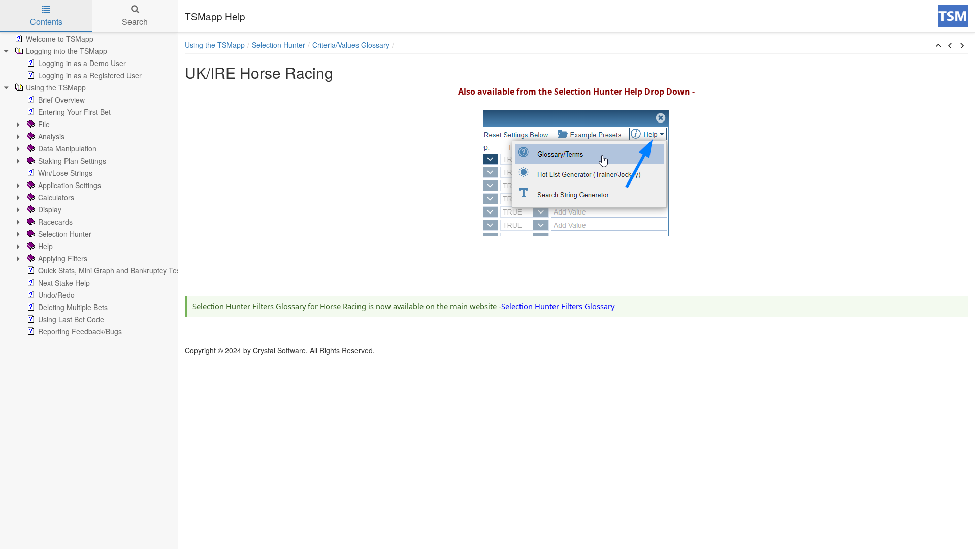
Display (49, 209)
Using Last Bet (71, 319)
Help (45, 246)
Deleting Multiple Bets (73, 307)
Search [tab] (135, 21)
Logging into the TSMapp (66, 51)
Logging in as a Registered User (90, 75)
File (44, 124)
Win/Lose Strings (65, 173)
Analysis (51, 136)
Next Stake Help (64, 283)
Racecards (55, 222)
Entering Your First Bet (74, 112)
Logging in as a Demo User (82, 63)
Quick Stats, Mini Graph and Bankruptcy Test (110, 270)
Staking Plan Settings (72, 161)
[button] (938, 46)
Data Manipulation (67, 148)
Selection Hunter (64, 234)
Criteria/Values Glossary (350, 45)
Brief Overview (61, 100)
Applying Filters (62, 258)
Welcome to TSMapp (59, 39)
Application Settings (69, 185)
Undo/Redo (56, 295)
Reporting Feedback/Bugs (80, 331)
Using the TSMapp (56, 87)
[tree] (89, 185)
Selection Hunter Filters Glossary (557, 306)
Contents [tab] (46, 21)
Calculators (56, 197)
